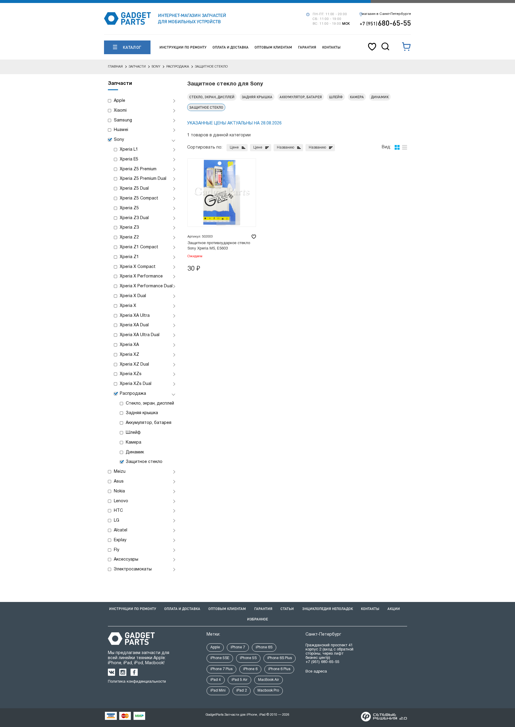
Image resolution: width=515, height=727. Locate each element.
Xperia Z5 (129, 208)
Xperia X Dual (133, 296)
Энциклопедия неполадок (327, 608)
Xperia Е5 (129, 159)
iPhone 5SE (219, 658)
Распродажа (133, 394)
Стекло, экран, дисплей (150, 403)
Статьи (287, 608)
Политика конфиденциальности (137, 682)
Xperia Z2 (129, 237)
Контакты (331, 47)
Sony (119, 140)
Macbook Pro (268, 690)
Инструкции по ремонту (183, 47)
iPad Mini (218, 690)
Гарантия (307, 47)
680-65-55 (385, 22)
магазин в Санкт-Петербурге (386, 14)
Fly (116, 550)
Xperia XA (129, 345)
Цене (234, 147)
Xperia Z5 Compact (139, 198)
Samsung (123, 120)
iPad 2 (241, 690)
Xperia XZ (129, 355)
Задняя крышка (142, 413)
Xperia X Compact (138, 267)
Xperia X (128, 306)
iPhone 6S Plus (279, 658)
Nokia (119, 491)
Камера (133, 442)
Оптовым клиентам (273, 47)
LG (116, 520)
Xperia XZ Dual (134, 364)
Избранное (257, 619)
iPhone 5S (248, 658)
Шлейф (133, 433)
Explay (120, 540)
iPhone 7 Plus (221, 669)
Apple (119, 101)
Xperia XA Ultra (135, 316)
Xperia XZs (131, 374)
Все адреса (316, 671)
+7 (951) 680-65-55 (322, 662)
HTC (118, 511)
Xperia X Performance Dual (146, 286)
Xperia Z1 (129, 257)
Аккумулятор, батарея (148, 423)
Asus (119, 481)
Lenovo (121, 501)
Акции (393, 608)
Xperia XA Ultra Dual (139, 335)
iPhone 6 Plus (279, 669)
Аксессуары (126, 559)
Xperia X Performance (141, 276)
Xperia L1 (129, 150)
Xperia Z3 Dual (134, 218)
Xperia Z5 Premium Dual (143, 179)
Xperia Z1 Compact (139, 247)
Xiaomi (120, 111)
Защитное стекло (144, 462)
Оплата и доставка (230, 47)
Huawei (121, 130)
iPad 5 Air (239, 679)
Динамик (135, 452)
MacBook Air (268, 679)
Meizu (119, 472)
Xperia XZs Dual (135, 384)
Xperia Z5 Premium (138, 169)
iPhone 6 (250, 669)
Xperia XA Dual (134, 325)
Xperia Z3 (129, 228)
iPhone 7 (238, 647)
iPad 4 (215, 679)
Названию (285, 147)
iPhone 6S (264, 647)
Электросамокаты (133, 569)
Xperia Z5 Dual (134, 189)
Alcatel (120, 530)
